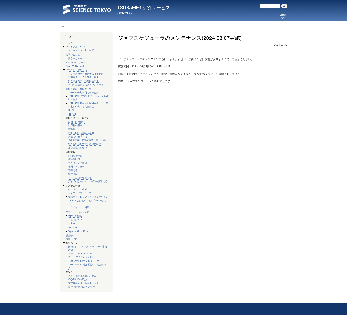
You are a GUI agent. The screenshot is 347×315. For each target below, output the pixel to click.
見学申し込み (75, 58)
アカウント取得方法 (76, 69)
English (283, 17)
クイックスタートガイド (81, 50)
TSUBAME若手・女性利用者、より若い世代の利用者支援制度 (88, 104)
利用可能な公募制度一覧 (79, 89)
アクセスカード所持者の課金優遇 (85, 73)
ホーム (63, 26)
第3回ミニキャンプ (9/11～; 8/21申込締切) (87, 248)
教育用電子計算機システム (82, 275)
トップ (69, 43)
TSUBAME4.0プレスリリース (83, 260)
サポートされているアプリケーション (88, 196)
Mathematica (75, 215)
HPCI (71, 110)
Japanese (283, 15)
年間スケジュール (77, 166)
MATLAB (73, 227)
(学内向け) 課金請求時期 (81, 132)
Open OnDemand (75, 66)
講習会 (69, 235)
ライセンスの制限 (79, 207)
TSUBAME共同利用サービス (83, 92)
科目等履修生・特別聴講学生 (83, 80)
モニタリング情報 (77, 163)
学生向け (75, 223)
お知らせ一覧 (75, 155)
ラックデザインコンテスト (82, 257)
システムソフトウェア (80, 193)
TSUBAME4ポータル (77, 62)
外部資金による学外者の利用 (83, 77)
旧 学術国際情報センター (81, 286)
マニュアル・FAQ (75, 46)
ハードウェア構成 (77, 189)
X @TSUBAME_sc (78, 279)
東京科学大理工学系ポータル (83, 283)
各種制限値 (74, 159)
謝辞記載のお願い (77, 147)
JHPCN (72, 113)
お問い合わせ (73, 54)
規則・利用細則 (76, 121)
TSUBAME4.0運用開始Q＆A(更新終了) (87, 266)
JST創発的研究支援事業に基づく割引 (88, 140)
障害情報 (73, 170)
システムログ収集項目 (80, 177)
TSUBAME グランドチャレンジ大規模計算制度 (88, 97)
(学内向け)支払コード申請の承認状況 (87, 181)
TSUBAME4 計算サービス (143, 7)
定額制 (71, 129)
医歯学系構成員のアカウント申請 (85, 84)
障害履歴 (73, 174)
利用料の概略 (75, 125)
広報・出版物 (73, 239)
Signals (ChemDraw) (78, 231)
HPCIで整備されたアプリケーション (88, 202)
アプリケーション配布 (77, 212)
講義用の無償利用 (77, 136)
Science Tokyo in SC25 (80, 253)
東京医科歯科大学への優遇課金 (84, 143)
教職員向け (76, 219)
